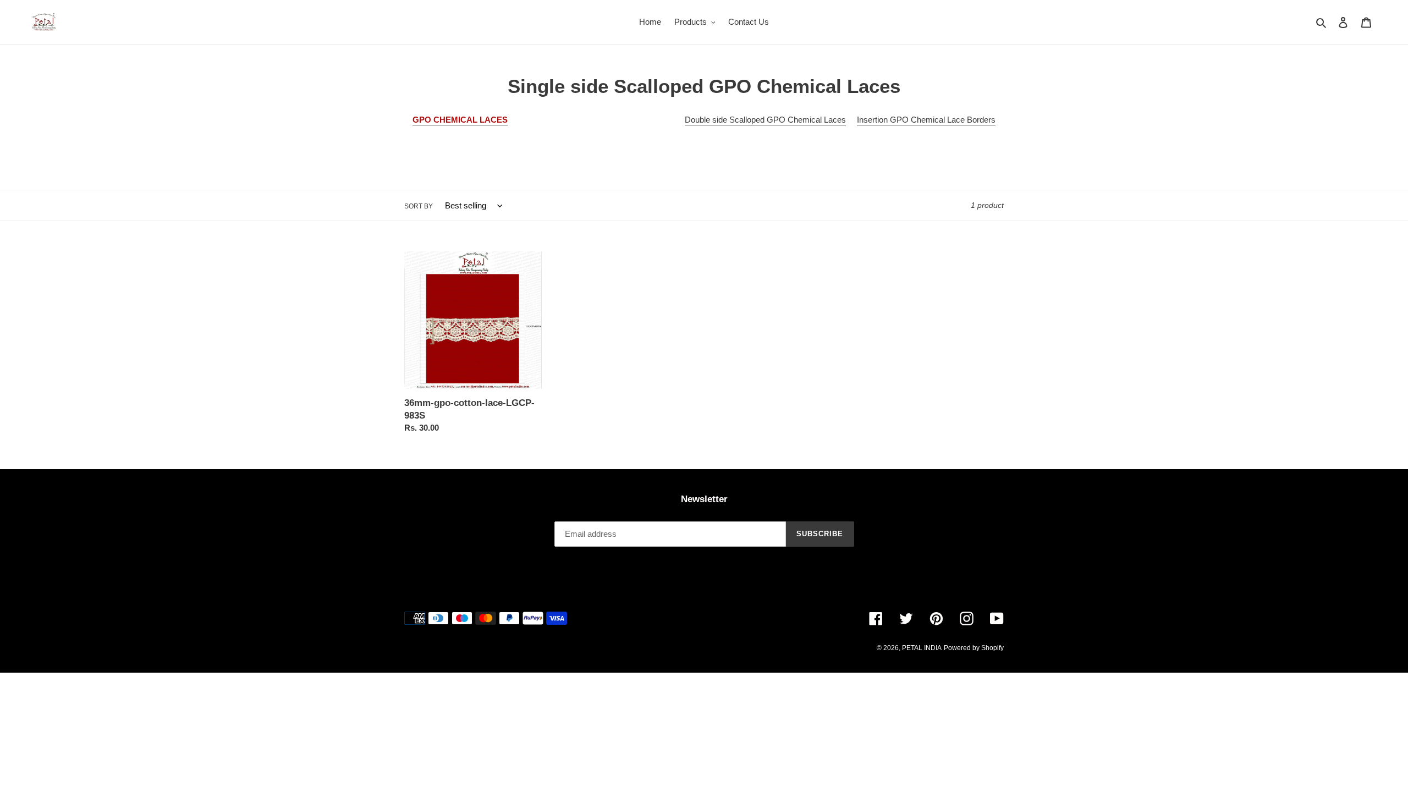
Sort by (418, 206)
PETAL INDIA (922, 648)
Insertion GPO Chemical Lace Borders (926, 119)
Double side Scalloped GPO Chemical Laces (765, 119)
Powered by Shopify (974, 648)
